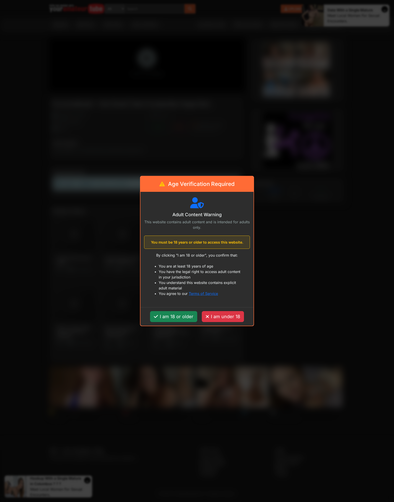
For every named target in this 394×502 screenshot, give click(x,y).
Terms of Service (203, 293)
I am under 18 (225, 316)
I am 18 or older (176, 316)
